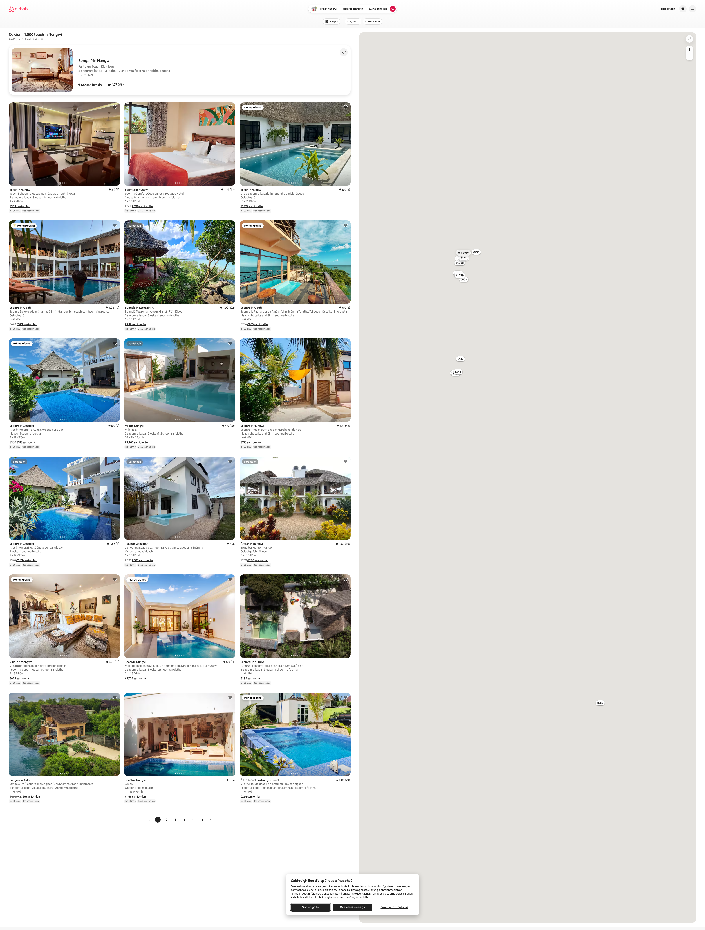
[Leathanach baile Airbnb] (18, 8)
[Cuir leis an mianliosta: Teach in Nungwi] (115, 107)
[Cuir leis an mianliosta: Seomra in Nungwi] (230, 107)
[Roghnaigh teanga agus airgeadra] (683, 8)
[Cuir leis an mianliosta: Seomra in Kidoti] (115, 225)
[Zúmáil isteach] (689, 49)
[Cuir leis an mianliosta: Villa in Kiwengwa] (115, 579)
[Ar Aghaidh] (210, 820)
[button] (90, 85)
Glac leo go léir (310, 907)
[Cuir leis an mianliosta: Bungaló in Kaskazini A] (230, 225)
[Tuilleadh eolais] (42, 39)
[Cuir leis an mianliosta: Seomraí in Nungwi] (345, 579)
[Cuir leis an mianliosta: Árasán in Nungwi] (345, 461)
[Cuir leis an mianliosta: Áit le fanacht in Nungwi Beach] (345, 697)
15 (201, 819)
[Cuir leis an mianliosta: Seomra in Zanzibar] (115, 343)
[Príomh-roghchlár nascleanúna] (692, 8)
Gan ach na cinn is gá (352, 907)
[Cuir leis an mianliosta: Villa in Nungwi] (230, 343)
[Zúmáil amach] (689, 56)
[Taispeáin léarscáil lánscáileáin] (689, 39)
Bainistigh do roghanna (394, 907)
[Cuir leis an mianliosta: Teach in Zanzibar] (230, 461)
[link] (149, 820)
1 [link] (157, 819)
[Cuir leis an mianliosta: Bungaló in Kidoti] (115, 697)
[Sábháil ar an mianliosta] (344, 52)
